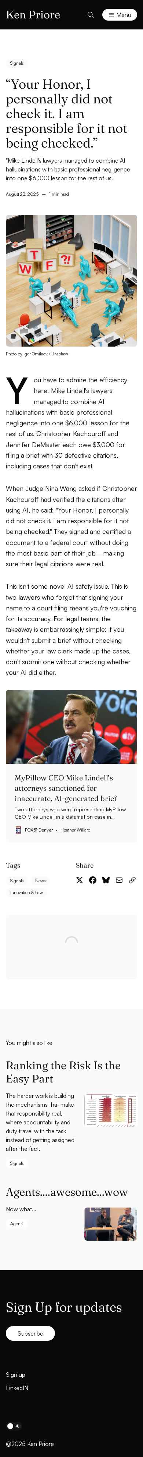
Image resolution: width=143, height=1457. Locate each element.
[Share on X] (79, 880)
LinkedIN (17, 1388)
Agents (16, 1223)
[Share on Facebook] (92, 880)
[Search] (90, 15)
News (40, 880)
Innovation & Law (26, 892)
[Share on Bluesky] (106, 880)
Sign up (15, 1374)
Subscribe (30, 1333)
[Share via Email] (119, 880)
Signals (16, 63)
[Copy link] (132, 880)
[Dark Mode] (14, 1426)
